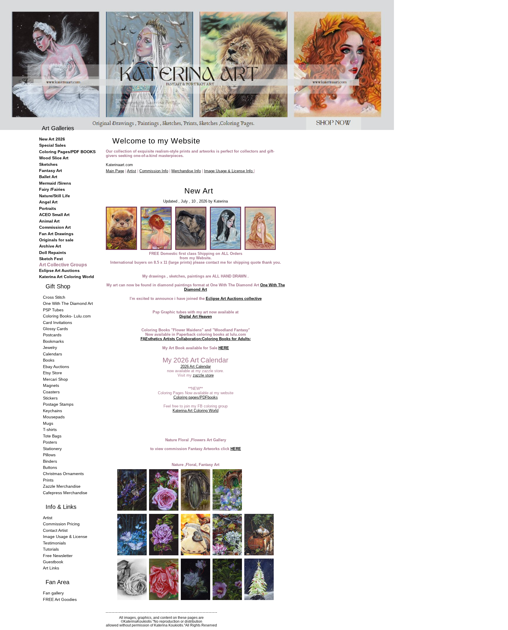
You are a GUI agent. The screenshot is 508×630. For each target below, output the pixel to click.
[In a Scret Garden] (227, 509)
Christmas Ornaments (63, 473)
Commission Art (55, 227)
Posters (50, 442)
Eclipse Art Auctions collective (234, 298)
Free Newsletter (58, 555)
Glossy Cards (55, 328)
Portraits (47, 208)
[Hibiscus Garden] (227, 598)
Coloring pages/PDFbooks (195, 397)
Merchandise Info (186, 171)
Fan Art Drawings (56, 233)
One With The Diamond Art (68, 303)
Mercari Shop (55, 379)
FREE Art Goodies (60, 599)
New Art (198, 190)
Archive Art (50, 246)
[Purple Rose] (163, 554)
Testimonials (54, 543)
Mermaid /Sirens (55, 183)
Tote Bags (52, 436)
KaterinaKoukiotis (137, 621)
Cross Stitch (54, 297)
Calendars (52, 354)
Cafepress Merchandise (65, 492)
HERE (223, 348)
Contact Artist (55, 530)
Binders (50, 461)
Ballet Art (48, 176)
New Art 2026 (52, 139)
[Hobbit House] (195, 509)
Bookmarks (53, 341)
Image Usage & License (65, 536)
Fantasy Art (50, 170)
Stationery (52, 448)
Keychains (52, 410)
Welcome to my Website (156, 140)
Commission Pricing (61, 524)
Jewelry (50, 347)
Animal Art (49, 221)
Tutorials (51, 549)
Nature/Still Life (54, 195)
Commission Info (153, 171)
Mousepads (54, 417)
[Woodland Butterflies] (132, 554)
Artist (131, 171)
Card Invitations (57, 322)
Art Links (51, 568)
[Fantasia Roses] (195, 598)
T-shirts (50, 429)
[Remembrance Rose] (132, 598)
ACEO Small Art (54, 214)
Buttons (50, 467)
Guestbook (53, 561)
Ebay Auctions (56, 366)
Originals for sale (56, 240)
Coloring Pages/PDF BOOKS (67, 151)
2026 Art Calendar (196, 366)
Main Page (115, 171)
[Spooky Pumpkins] (259, 554)
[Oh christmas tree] (259, 598)
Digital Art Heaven (195, 316)
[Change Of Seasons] (227, 554)
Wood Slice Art (53, 158)
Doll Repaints (52, 252)
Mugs (48, 423)
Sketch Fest (51, 258)
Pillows (49, 454)
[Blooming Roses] (163, 509)
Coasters (51, 392)
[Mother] (163, 598)
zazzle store (203, 375)
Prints (48, 480)
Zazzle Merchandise (62, 486)
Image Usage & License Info (229, 171)
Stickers (50, 398)
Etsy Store (52, 372)
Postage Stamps (58, 404)
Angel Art (48, 202)
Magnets (51, 385)
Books (48, 360)
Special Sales (52, 145)
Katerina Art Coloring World (195, 410)
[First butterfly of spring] (132, 509)
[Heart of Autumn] (195, 554)
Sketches (48, 164)
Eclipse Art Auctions (59, 270)
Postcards (52, 334)
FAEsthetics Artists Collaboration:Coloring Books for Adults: (196, 339)
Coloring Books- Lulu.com (67, 316)
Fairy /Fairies (52, 189)
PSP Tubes (53, 310)
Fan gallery (53, 593)
